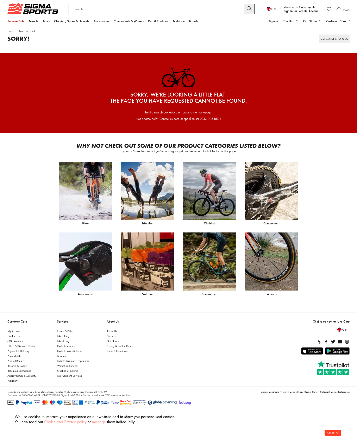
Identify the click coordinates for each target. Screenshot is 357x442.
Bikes (46, 21)
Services (62, 321)
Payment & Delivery (18, 351)
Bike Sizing (63, 341)
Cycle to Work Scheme (69, 351)
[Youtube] (340, 341)
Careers (111, 336)
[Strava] (319, 341)
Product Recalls (15, 361)
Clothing (209, 223)
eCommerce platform (91, 395)
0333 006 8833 (210, 119)
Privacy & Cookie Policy (120, 346)
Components (271, 223)
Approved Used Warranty (21, 376)
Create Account (309, 11)
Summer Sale (16, 21)
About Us (113, 321)
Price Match (14, 356)
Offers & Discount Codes (21, 346)
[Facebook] (326, 341)
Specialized (209, 294)
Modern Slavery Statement (317, 391)
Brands (193, 21)
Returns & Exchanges (19, 371)
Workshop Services (67, 366)
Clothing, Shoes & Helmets (71, 21)
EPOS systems (111, 395)
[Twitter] (333, 341)
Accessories (101, 21)
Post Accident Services (69, 376)
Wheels (272, 294)
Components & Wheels (129, 21)
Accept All (333, 432)
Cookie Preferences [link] (340, 391)
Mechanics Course (67, 371)
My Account (14, 331)
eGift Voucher (15, 341)
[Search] (249, 9)
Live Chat (343, 321)
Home (10, 31)
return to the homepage (197, 112)
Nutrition (179, 21)
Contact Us (13, 336)
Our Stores (113, 341)
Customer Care (17, 321)
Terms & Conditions (117, 351)
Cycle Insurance (66, 346)
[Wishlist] (329, 9)
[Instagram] (347, 341)
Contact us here (169, 119)
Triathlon (147, 223)
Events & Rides (65, 331)
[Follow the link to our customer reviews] (333, 368)
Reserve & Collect (17, 366)
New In (34, 21)
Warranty (12, 380)
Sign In (288, 11)
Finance (61, 356)
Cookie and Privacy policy (65, 421)
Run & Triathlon (158, 21)
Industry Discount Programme (73, 361)
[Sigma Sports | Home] (32, 8)
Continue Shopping (334, 39)
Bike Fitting (63, 336)
